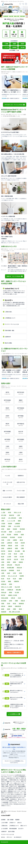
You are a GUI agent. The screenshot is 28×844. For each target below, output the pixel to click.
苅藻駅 (2, 603)
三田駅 (2, 573)
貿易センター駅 (17, 512)
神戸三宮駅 (3, 515)
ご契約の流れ (4, 825)
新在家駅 (9, 534)
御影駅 (8, 562)
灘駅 (24, 551)
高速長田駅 (3, 611)
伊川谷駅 (22, 556)
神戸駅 (9, 512)
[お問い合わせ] (26, 4)
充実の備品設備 (13, 828)
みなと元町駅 (17, 526)
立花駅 (9, 553)
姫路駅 (19, 520)
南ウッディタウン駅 (12, 576)
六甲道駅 (3, 523)
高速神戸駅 (11, 515)
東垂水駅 (10, 551)
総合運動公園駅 (10, 567)
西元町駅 (23, 542)
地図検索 (17, 819)
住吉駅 (2, 559)
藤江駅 (15, 553)
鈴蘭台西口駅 (18, 606)
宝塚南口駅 (3, 584)
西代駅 (14, 603)
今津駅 (2, 540)
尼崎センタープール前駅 (6, 587)
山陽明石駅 (9, 542)
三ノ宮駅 (3, 512)
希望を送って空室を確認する (14, 652)
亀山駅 (2, 556)
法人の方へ (21, 828)
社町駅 (10, 600)
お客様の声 (3, 831)
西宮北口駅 (19, 567)
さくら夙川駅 (18, 531)
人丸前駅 (9, 556)
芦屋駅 (16, 600)
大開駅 (2, 520)
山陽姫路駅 (17, 523)
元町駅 (2, 529)
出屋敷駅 (15, 540)
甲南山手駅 (17, 565)
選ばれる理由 (11, 831)
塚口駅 (2, 578)
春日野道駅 (22, 529)
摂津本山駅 (3, 592)
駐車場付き (21, 475)
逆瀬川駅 (3, 606)
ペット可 (7, 47)
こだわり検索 (4, 822)
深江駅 (19, 598)
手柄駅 (22, 548)
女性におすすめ (21, 482)
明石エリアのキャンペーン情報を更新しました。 (10, 266)
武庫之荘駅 (9, 565)
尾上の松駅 (17, 587)
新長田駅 (10, 523)
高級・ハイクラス (7, 490)
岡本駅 (2, 589)
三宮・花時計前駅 (12, 518)
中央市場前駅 (4, 537)
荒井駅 (8, 603)
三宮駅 (6, 43)
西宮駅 (10, 531)
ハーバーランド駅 (11, 520)
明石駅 (16, 542)
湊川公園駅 (17, 551)
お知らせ (19, 822)
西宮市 (22, 43)
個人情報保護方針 (17, 837)
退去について (23, 825)
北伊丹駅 (3, 576)
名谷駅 (16, 545)
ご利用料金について (14, 825)
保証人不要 (21, 504)
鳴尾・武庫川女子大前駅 (14, 611)
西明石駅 (3, 545)
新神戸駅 (3, 551)
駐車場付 (15, 47)
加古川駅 (9, 559)
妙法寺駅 (3, 581)
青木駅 (18, 570)
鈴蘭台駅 (10, 606)
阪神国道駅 (11, 570)
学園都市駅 (16, 581)
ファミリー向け (21, 490)
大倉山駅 (3, 518)
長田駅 (2, 609)
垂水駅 (21, 540)
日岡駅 (2, 565)
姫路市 (14, 43)
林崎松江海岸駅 (4, 598)
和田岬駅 (22, 576)
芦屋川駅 (23, 600)
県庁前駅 (20, 537)
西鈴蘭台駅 (21, 603)
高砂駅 (20, 609)
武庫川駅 (13, 598)
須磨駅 (14, 609)
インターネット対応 (7, 483)
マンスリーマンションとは (7, 834)
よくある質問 (4, 828)
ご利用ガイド (12, 822)
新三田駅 (17, 592)
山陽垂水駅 (9, 548)
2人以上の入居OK (7, 497)
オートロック (7, 504)
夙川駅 (22, 559)
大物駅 (2, 562)
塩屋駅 (20, 578)
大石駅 (22, 545)
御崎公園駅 (18, 589)
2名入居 (22, 47)
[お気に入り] (20, 4)
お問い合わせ (9, 837)
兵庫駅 (20, 518)
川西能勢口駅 (10, 589)
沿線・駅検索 (10, 819)
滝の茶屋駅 (3, 600)
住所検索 (3, 819)
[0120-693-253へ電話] (23, 4)
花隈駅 (9, 526)
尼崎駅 (2, 542)
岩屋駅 (16, 548)
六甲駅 (8, 540)
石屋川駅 (3, 553)
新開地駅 (16, 534)
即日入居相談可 (21, 497)
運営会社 (3, 837)
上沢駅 (2, 534)
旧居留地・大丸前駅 (12, 595)
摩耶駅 (10, 592)
